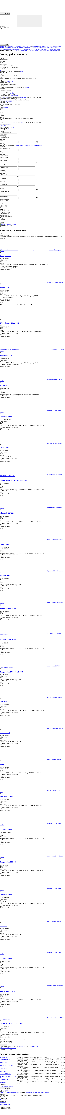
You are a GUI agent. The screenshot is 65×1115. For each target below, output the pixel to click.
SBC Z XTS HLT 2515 (7, 991)
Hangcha (26, 50)
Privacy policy (15, 1092)
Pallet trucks (56, 49)
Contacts (10, 1086)
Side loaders (23, 49)
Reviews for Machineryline (33, 1092)
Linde (41, 50)
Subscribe (3, 1045)
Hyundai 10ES (5, 575)
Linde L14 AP (5, 733)
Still (51, 50)
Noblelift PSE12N (6, 355)
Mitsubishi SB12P (6, 797)
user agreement (33, 1046)
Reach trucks (26, 47)
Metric (6, 1090)
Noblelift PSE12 (5, 385)
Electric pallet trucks (36, 47)
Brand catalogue (45, 1092)
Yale (57, 50)
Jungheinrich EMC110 (8, 608)
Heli (30, 50)
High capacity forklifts (48, 47)
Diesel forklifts (53, 46)
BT (14, 50)
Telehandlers (44, 46)
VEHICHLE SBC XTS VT (8, 639)
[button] (32, 36)
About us (2, 1086)
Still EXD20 (4, 702)
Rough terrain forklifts (13, 49)
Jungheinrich (35, 50)
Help (6, 1086)
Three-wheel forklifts (10, 47)
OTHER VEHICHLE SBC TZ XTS (11, 1024)
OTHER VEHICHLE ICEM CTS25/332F (13, 480)
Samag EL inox (5, 256)
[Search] (29, 21)
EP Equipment (20, 50)
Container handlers (47, 49)
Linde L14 (3, 764)
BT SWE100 (4, 448)
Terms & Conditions (5, 1092)
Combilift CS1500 (6, 416)
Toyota (54, 50)
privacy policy (22, 1046)
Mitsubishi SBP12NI (7, 513)
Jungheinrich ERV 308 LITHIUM (11, 672)
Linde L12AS (4, 544)
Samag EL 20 (5, 287)
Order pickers (31, 49)
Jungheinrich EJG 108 (8, 862)
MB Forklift (46, 50)
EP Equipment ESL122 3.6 (9, 323)
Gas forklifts (19, 47)
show (2, 222)
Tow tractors (38, 49)
